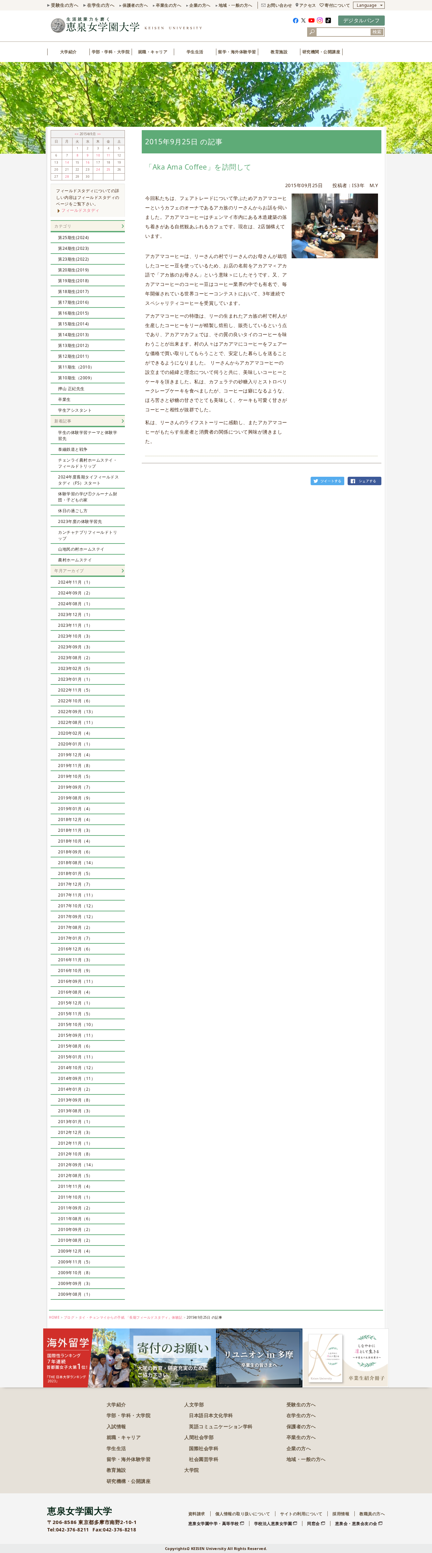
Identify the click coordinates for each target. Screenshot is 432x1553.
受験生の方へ (64, 5)
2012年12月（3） (75, 1132)
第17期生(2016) (73, 302)
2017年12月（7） (75, 884)
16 (87, 162)
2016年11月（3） (75, 960)
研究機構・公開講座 (129, 1481)
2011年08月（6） (75, 1219)
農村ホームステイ (75, 560)
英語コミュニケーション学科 (221, 1426)
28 (67, 177)
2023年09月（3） (75, 647)
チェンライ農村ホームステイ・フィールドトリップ (87, 463)
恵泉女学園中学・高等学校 (213, 1523)
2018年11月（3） (75, 830)
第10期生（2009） (76, 378)
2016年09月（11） (76, 981)
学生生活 (195, 52)
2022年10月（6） (75, 701)
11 (108, 155)
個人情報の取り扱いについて (242, 1514)
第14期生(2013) (73, 335)
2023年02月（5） (75, 668)
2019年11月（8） (75, 765)
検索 (377, 31)
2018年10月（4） (75, 841)
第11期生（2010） (76, 367)
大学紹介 (68, 52)
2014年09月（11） (76, 1078)
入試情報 (116, 1426)
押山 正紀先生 (71, 388)
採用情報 (340, 1514)
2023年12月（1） (75, 614)
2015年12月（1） (75, 1003)
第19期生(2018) (73, 281)
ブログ (69, 1317)
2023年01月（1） (75, 679)
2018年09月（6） (75, 852)
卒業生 (64, 399)
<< (77, 134)
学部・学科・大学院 (111, 52)
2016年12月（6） (75, 949)
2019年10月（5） (75, 776)
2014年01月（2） (75, 1089)
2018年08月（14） (76, 863)
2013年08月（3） (75, 1111)
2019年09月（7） (75, 787)
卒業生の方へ (168, 5)
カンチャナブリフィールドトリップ (87, 535)
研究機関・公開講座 (321, 52)
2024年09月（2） (75, 593)
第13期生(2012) (73, 345)
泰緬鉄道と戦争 (73, 449)
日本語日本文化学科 (211, 1415)
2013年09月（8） (75, 1100)
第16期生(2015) (73, 313)
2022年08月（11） (76, 722)
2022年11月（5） (75, 690)
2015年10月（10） (76, 1024)
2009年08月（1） (75, 1294)
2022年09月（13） (76, 711)
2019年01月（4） (75, 809)
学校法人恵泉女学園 (273, 1523)
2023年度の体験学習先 (80, 521)
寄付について (337, 5)
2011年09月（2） (75, 1208)
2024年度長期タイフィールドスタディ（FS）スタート (88, 480)
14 (67, 162)
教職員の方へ (372, 1514)
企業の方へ (200, 5)
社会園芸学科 (203, 1459)
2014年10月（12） (76, 1068)
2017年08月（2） (75, 927)
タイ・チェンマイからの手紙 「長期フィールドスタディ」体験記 (131, 1317)
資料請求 (196, 1514)
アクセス (307, 5)
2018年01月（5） (75, 873)
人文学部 (194, 1404)
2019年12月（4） (75, 755)
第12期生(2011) (73, 356)
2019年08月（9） (75, 798)
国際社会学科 (203, 1448)
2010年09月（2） (75, 1229)
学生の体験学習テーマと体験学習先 (87, 435)
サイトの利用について (301, 1514)
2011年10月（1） (75, 1197)
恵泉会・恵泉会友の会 (356, 1523)
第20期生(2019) (73, 270)
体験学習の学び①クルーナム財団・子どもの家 (87, 497)
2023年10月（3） (75, 636)
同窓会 (313, 1523)
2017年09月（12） (76, 916)
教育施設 (279, 52)
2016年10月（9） (75, 970)
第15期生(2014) (73, 324)
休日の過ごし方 (73, 511)
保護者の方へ (135, 5)
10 (98, 155)
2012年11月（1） (75, 1143)
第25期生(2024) (73, 237)
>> (99, 134)
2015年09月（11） (76, 1035)
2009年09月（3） (75, 1283)
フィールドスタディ (80, 210)
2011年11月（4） (75, 1186)
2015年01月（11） (76, 1057)
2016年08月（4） (75, 992)
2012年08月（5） (75, 1175)
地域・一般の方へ (235, 5)
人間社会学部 (199, 1437)
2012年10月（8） (75, 1154)
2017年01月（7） (75, 938)
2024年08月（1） (75, 604)
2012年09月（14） (76, 1165)
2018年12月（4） (75, 819)
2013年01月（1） (75, 1121)
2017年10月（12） (76, 906)
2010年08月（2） (75, 1240)
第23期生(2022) (73, 259)
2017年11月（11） (76, 895)
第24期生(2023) (73, 248)
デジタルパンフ (361, 20)
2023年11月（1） (75, 625)
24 (98, 170)
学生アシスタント (75, 410)
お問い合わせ (279, 5)
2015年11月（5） (75, 1014)
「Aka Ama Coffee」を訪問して (198, 167)
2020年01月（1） (75, 744)
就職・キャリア (153, 52)
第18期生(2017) (73, 291)
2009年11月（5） (75, 1262)
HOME (54, 1317)
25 (108, 170)
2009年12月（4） (75, 1251)
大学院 (191, 1470)
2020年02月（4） (75, 733)
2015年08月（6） (75, 1046)
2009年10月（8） (75, 1273)
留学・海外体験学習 (237, 52)
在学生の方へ (100, 5)
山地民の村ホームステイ (81, 549)
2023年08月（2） (75, 658)
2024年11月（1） (75, 582)
